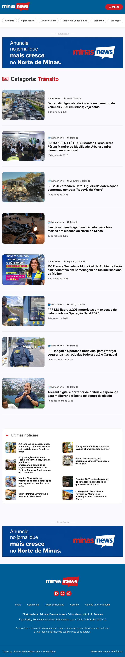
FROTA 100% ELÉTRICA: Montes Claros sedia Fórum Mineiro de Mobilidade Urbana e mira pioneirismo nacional (80, 146)
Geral (69, 98)
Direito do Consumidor (75, 20)
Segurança (75, 180)
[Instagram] (62, 593)
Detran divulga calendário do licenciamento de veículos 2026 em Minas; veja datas (81, 105)
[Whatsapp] (68, 593)
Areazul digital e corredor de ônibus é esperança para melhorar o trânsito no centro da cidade (83, 394)
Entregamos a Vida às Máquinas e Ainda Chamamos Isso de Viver (92, 447)
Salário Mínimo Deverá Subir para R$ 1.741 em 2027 (33, 495)
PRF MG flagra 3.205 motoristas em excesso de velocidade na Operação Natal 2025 (82, 311)
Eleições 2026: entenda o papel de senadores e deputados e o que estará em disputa (91, 482)
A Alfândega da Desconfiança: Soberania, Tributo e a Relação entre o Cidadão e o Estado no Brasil (34, 448)
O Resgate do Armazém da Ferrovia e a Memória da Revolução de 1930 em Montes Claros (91, 495)
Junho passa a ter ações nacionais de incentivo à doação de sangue (92, 461)
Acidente (9, 20)
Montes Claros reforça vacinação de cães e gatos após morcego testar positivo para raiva (34, 482)
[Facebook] (56, 593)
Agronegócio (28, 20)
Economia (98, 20)
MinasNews (57, 137)
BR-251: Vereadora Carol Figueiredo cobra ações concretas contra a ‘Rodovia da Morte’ (83, 187)
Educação (116, 20)
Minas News (54, 98)
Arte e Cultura (48, 20)
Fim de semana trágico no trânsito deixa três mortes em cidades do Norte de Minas (80, 229)
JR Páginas (117, 651)
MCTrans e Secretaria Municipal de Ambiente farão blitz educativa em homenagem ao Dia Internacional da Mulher (85, 269)
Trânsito (77, 98)
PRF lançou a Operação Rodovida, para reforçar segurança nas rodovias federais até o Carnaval (82, 352)
